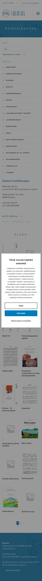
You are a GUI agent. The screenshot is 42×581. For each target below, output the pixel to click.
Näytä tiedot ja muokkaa (21, 321)
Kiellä (21, 306)
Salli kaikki (21, 313)
